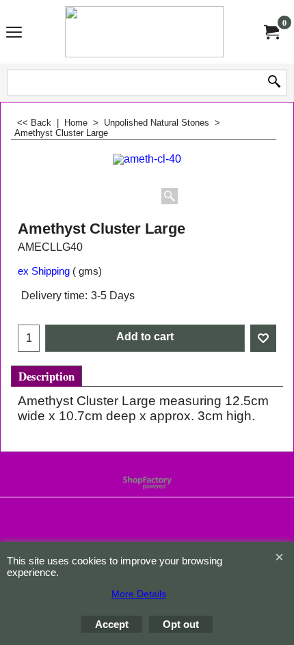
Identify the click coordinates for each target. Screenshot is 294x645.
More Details (138, 593)
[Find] (274, 82)
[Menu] (14, 33)
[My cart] (270, 31)
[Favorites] (263, 338)
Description (46, 376)
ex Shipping (44, 271)
